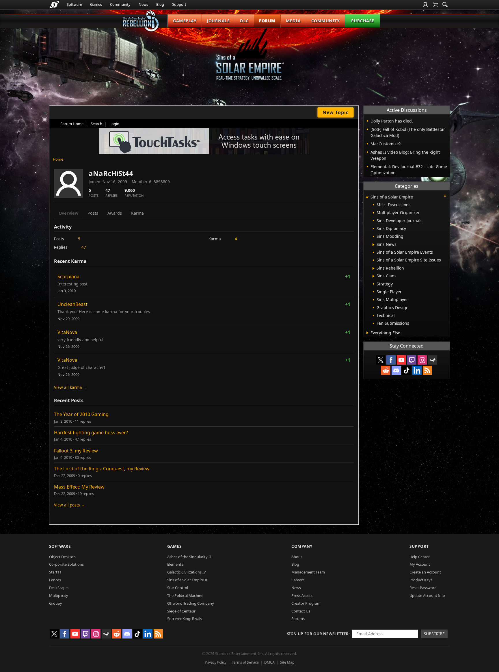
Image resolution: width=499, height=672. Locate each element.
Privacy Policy (215, 662)
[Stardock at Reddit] (386, 370)
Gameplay (184, 20)
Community (120, 4)
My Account (419, 564)
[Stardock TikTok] (406, 370)
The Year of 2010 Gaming (81, 414)
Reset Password (423, 587)
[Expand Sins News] (374, 244)
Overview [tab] (68, 213)
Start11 (55, 572)
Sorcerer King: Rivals (184, 618)
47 (83, 247)
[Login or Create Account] (425, 4)
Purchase (362, 20)
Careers (297, 579)
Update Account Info (427, 595)
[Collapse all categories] (445, 195)
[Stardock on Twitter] (380, 360)
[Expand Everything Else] (367, 332)
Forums (298, 618)
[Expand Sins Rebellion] (374, 268)
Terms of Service (245, 662)
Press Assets (301, 595)
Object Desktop (62, 556)
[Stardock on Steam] (432, 360)
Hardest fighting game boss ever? (91, 432)
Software (74, 4)
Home (58, 159)
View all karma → (70, 387)
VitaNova (67, 332)
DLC (244, 20)
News (143, 4)
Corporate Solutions (66, 564)
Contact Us (300, 611)
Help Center (419, 556)
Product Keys (420, 579)
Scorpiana (68, 276)
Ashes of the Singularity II (189, 556)
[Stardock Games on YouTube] (401, 360)
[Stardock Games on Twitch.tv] (412, 360)
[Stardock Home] (54, 4)
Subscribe (434, 633)
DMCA (269, 662)
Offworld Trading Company (190, 603)
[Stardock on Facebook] (391, 360)
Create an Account (425, 572)
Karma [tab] (137, 213)
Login (114, 123)
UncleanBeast (72, 304)
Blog (160, 4)
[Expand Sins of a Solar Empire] (367, 197)
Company (301, 546)
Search (96, 123)
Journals (218, 20)
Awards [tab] (114, 213)
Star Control (177, 587)
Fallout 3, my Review (76, 451)
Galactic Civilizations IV (186, 572)
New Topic (336, 112)
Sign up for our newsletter (318, 633)
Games (96, 4)
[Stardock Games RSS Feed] (427, 370)
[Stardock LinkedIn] (417, 370)
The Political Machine (185, 595)
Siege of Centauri (181, 611)
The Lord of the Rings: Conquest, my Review (102, 468)
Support (179, 4)
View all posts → (69, 505)
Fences (55, 579)
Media (293, 20)
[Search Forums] (445, 4)
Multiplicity (58, 595)
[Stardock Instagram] (422, 360)
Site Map (287, 662)
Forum (267, 20)
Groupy (55, 603)
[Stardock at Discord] (396, 370)
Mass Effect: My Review (79, 487)
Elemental (175, 564)
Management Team (308, 572)
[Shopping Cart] (435, 4)
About (296, 556)
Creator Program (306, 603)
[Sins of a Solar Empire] (249, 58)
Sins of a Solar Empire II (187, 579)
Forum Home (71, 123)
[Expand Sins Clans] (374, 276)
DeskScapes (59, 587)
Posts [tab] (92, 213)
